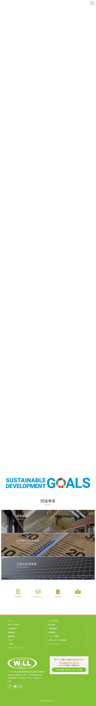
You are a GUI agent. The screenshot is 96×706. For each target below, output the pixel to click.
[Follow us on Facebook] (10, 686)
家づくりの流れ (14, 624)
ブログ (10, 640)
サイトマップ (53, 644)
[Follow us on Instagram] (20, 686)
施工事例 (52, 624)
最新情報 (11, 636)
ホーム (10, 621)
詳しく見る (22, 528)
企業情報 (52, 632)
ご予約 (10, 644)
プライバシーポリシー (16, 648)
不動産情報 (53, 628)
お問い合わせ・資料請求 (58, 640)
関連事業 (11, 632)
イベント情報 (53, 636)
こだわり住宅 (53, 621)
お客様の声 (12, 628)
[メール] (15, 686)
